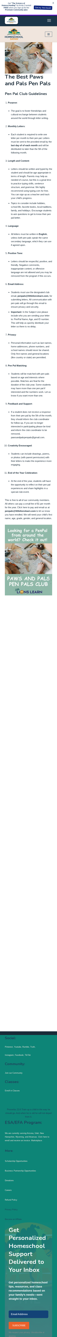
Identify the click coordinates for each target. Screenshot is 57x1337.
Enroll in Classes (12, 1091)
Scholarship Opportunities (16, 1161)
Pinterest (9, 1047)
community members (38, 500)
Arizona (30, 1133)
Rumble (25, 1047)
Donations (9, 1180)
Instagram (9, 1055)
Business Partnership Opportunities (20, 1171)
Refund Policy (11, 1200)
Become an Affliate (13, 1219)
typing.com (34, 190)
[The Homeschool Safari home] (11, 20)
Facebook (19, 1055)
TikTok (27, 1055)
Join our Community (13, 1073)
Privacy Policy (11, 1209)
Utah (37, 1133)
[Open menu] (49, 20)
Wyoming (20, 1137)
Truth (32, 1047)
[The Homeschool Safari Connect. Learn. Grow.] (14, 34)
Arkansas (33, 1137)
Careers (8, 1190)
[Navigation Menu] (48, 34)
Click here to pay (25, 507)
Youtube (17, 1047)
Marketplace (36, 1140)
